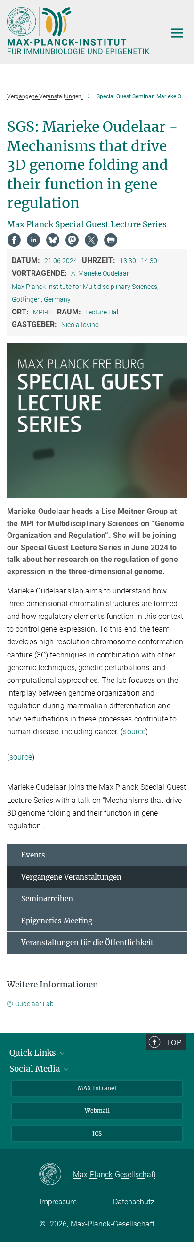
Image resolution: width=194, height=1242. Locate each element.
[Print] (111, 240)
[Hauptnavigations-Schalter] (177, 33)
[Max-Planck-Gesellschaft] (56, 1174)
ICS (97, 1133)
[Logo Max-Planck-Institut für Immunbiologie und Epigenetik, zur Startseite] (79, 30)
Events (33, 854)
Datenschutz (133, 1201)
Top (173, 1042)
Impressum (58, 1201)
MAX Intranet (97, 1087)
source (134, 731)
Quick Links (33, 1053)
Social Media (35, 1069)
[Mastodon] (72, 240)
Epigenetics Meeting (56, 920)
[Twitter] (91, 240)
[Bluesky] (53, 240)
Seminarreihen (47, 898)
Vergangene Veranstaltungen (71, 877)
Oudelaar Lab (34, 1004)
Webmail (97, 1110)
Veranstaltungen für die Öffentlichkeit (87, 942)
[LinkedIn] (33, 240)
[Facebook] (14, 240)
